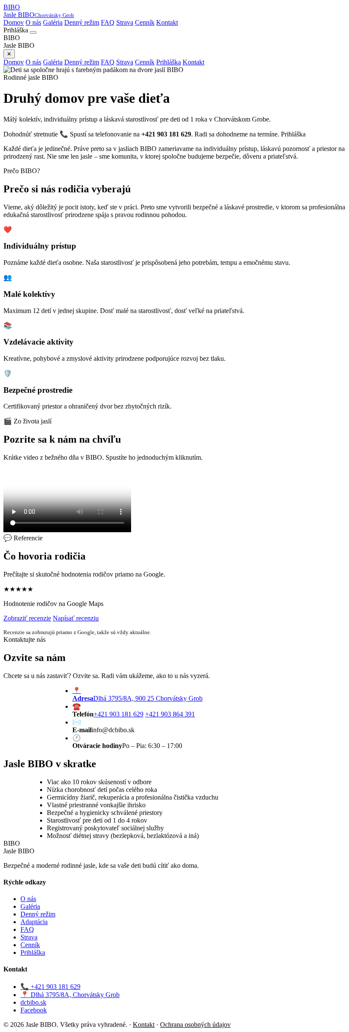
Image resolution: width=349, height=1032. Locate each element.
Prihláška (168, 62)
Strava (124, 22)
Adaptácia (34, 921)
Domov (13, 22)
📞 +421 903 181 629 (50, 986)
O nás (33, 22)
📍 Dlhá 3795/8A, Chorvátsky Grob (70, 994)
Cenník (144, 22)
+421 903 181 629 (118, 714)
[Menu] (33, 32)
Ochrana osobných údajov (195, 1024)
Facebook (33, 1010)
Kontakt (167, 22)
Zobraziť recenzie (27, 618)
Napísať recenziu (76, 618)
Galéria (53, 22)
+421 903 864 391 (170, 714)
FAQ (107, 22)
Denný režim (81, 22)
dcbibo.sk (33, 1002)
